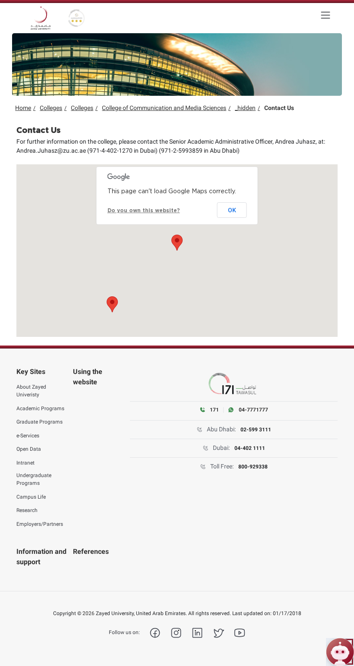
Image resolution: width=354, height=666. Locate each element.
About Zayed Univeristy (31, 391)
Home (23, 107)
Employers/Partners (39, 524)
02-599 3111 (255, 430)
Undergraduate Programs (33, 479)
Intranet (25, 463)
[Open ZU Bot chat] (340, 652)
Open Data (28, 449)
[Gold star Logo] (76, 18)
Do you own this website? (143, 210)
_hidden (245, 107)
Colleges (51, 107)
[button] (177, 242)
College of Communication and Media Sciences (164, 107)
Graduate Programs (39, 422)
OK (232, 210)
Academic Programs (40, 408)
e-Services (27, 436)
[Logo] (40, 18)
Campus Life (31, 497)
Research (27, 510)
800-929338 (253, 467)
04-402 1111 (249, 448)
